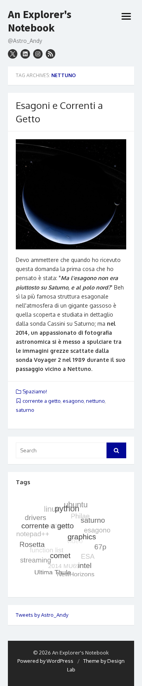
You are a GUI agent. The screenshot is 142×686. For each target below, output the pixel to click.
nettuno (95, 401)
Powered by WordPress (45, 661)
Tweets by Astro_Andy (42, 615)
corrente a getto (41, 401)
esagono (73, 401)
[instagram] (38, 54)
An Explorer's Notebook (39, 21)
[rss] (50, 54)
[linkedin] (25, 54)
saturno (25, 410)
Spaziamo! (34, 391)
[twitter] (12, 54)
